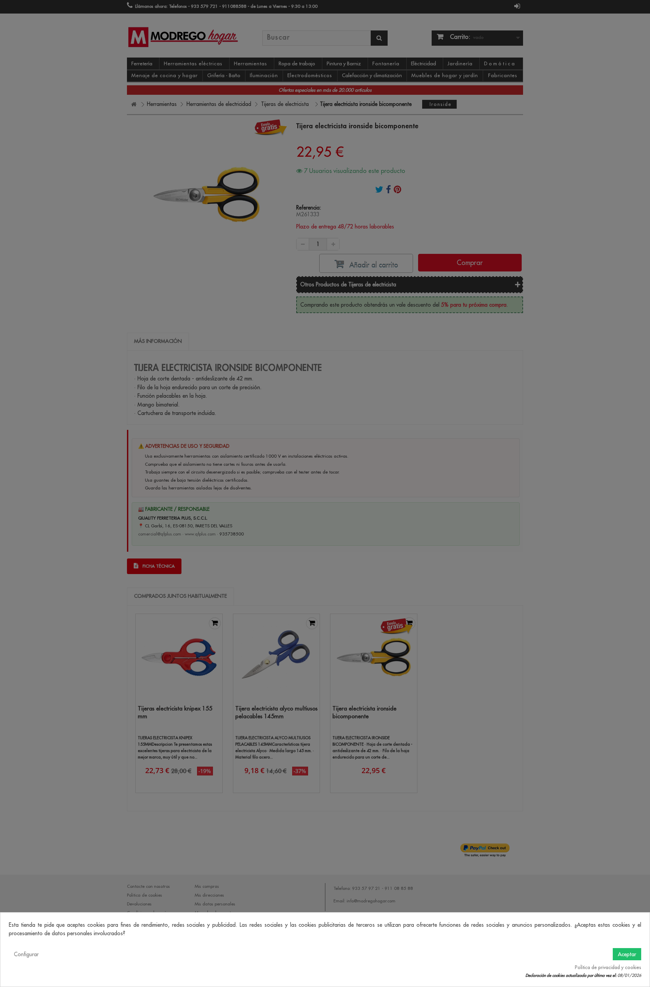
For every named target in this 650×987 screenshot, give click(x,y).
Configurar (26, 954)
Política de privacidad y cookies (608, 967)
